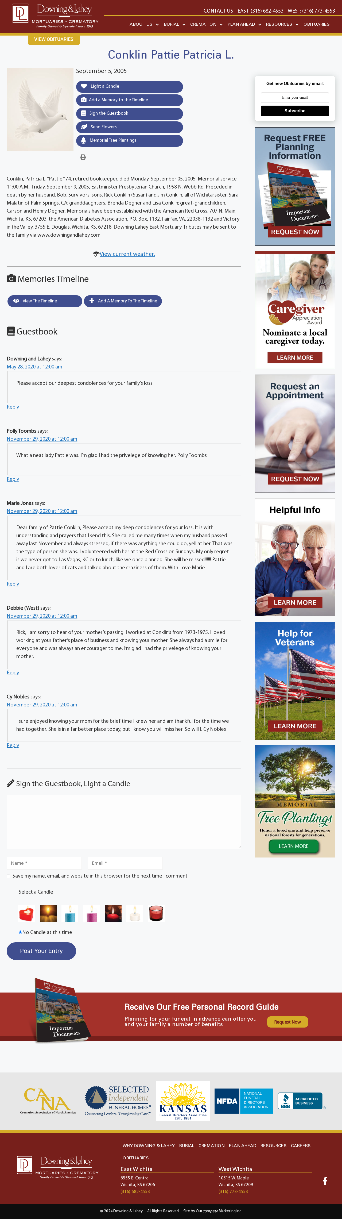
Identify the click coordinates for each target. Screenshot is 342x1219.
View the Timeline (39, 301)
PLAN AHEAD (241, 24)
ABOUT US (141, 24)
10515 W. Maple (234, 1178)
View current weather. (127, 254)
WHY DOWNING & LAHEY (149, 1146)
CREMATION (203, 24)
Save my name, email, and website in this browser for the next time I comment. (101, 876)
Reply (13, 407)
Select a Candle (36, 892)
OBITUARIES (317, 24)
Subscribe (295, 111)
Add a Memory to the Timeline (118, 100)
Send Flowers (103, 127)
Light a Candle (104, 86)
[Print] (83, 157)
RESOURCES (279, 24)
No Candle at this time (47, 932)
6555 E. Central (135, 1178)
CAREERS (301, 1146)
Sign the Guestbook (108, 113)
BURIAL (171, 24)
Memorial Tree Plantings (113, 140)
